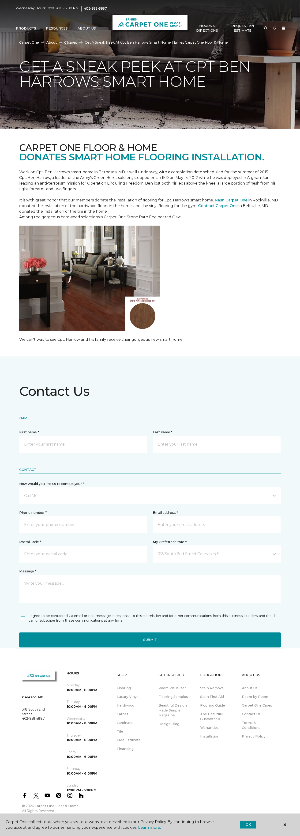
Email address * (165, 512)
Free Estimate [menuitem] (129, 740)
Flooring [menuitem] (124, 688)
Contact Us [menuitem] (251, 714)
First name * (29, 432)
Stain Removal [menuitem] (212, 688)
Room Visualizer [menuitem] (172, 688)
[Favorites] (274, 28)
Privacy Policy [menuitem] (254, 736)
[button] (265, 28)
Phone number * (33, 512)
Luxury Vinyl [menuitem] (127, 697)
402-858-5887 (95, 8)
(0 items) (283, 28)
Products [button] (26, 28)
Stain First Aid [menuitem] (212, 697)
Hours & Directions (207, 28)
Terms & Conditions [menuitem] (251, 725)
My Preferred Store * (169, 542)
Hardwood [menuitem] (125, 705)
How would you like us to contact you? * (51, 483)
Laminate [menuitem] (125, 723)
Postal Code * (30, 542)
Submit (150, 640)
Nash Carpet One (231, 200)
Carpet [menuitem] (122, 714)
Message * (27, 571)
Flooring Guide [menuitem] (212, 705)
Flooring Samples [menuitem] (173, 697)
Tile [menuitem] (120, 731)
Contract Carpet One (218, 206)
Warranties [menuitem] (209, 728)
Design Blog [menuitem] (168, 724)
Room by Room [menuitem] (255, 697)
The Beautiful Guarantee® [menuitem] (211, 716)
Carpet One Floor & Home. (57, 806)
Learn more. (149, 827)
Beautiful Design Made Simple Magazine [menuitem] (172, 710)
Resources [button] (57, 28)
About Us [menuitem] (250, 688)
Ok (248, 824)
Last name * (162, 432)
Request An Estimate (242, 28)
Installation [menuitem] (209, 736)
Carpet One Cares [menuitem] (257, 705)
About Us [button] (87, 28)
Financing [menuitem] (125, 749)
